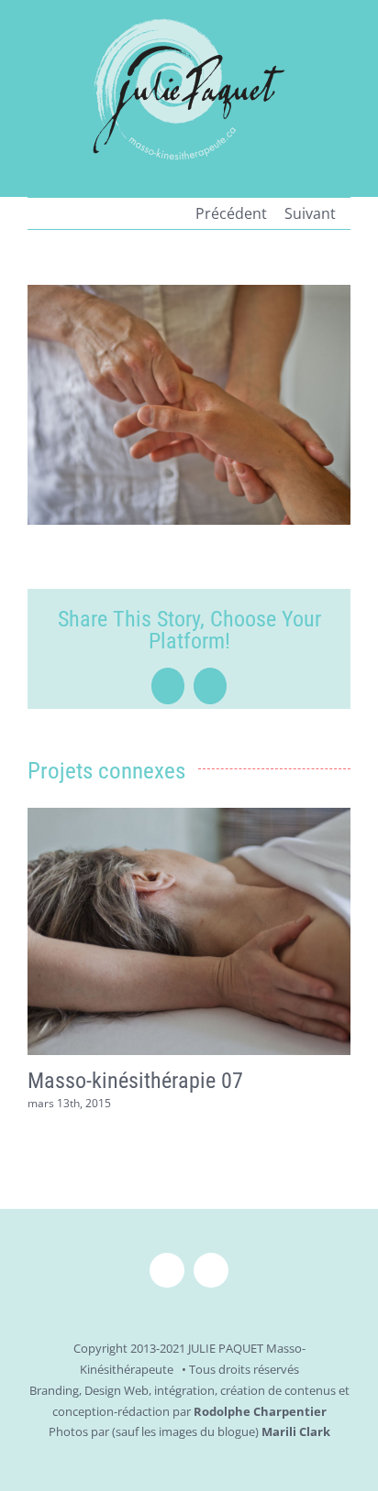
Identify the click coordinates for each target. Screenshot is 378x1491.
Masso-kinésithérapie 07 (135, 1081)
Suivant (310, 213)
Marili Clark (295, 1431)
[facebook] (167, 1270)
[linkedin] (211, 1270)
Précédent (231, 213)
